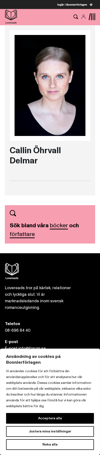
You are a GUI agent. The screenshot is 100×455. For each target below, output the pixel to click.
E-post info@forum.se (25, 348)
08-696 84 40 (17, 330)
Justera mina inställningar (50, 431)
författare (22, 234)
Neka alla (50, 444)
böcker (59, 225)
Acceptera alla (50, 418)
